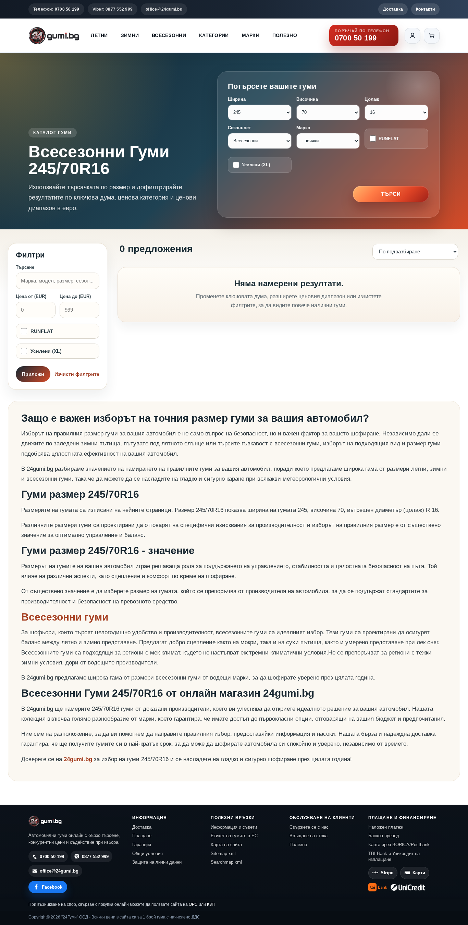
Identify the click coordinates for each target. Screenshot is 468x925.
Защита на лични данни (157, 862)
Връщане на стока (309, 835)
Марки (250, 35)
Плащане (141, 835)
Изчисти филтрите (76, 374)
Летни (99, 35)
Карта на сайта (226, 844)
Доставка (393, 9)
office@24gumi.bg (164, 9)
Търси (391, 194)
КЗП (211, 904)
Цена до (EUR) (75, 296)
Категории (214, 35)
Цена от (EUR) (31, 296)
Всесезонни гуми (64, 617)
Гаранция (141, 844)
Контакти (425, 9)
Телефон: (56, 9)
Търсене (25, 267)
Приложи (33, 374)
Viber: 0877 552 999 (113, 9)
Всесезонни (169, 35)
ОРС (193, 904)
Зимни (130, 35)
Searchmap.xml (226, 862)
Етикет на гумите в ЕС (234, 835)
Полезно (284, 35)
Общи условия (147, 853)
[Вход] (412, 36)
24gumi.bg (78, 759)
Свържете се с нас (309, 827)
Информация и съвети (234, 827)
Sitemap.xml (223, 853)
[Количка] (432, 36)
